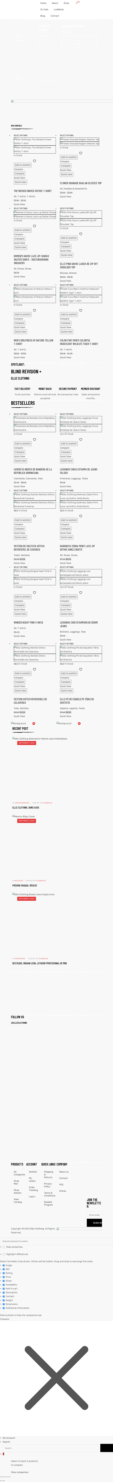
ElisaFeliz (47, 803)
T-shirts (22, 196)
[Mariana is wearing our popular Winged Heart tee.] (49, 1046)
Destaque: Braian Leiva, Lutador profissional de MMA (39, 963)
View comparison (20, 1472)
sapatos (73, 708)
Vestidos (25, 555)
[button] (70, 365)
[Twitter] (90, 1174)
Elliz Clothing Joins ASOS (25, 807)
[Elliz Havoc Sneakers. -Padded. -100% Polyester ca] (94, 1095)
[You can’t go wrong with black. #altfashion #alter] (64, 1040)
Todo (40, 478)
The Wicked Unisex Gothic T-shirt (33, 190)
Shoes (21, 268)
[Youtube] (97, 1174)
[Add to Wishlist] (35, 161)
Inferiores (65, 478)
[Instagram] (97, 1166)
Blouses (64, 273)
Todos (85, 478)
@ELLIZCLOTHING (19, 1022)
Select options (20, 135)
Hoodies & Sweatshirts (75, 188)
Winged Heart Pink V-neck (28, 622)
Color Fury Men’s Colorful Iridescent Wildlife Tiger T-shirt (79, 342)
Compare (19, 173)
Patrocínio (20, 959)
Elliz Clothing (37, 1228)
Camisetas (19, 478)
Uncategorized (22, 803)
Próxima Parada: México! (24, 885)
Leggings (76, 478)
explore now (53, 60)
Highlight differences (17, 1254)
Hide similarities (14, 1247)
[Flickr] (97, 1182)
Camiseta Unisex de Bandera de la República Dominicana (33, 471)
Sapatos (64, 708)
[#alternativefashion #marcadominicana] (33, 1034)
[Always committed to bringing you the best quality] (18, 1042)
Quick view (20, 182)
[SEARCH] (106, 1448)
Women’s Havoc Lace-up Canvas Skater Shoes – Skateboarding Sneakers (31, 259)
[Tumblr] (90, 1190)
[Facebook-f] (90, 1166)
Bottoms (64, 631)
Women (73, 273)
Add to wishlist (22, 165)
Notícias (19, 881)
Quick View (19, 178)
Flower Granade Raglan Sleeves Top (81, 183)
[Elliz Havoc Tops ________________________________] (79, 1071)
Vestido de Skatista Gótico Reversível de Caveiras (29, 547)
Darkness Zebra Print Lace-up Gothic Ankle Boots (77, 547)
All (15, 196)
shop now (79, 42)
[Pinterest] (97, 1190)
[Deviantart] (90, 1182)
